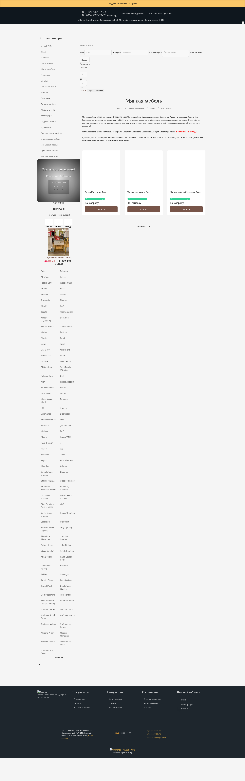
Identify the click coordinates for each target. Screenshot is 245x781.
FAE (62, 431)
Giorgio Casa (66, 282)
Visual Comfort (47, 550)
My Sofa (44, 431)
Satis (43, 271)
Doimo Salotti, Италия (66, 497)
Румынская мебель (50, 150)
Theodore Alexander (45, 538)
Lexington (45, 521)
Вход (183, 699)
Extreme (64, 565)
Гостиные (11, 33)
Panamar (64, 399)
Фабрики (45, 57)
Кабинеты (63, 33)
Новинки (112, 703)
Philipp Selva (46, 367)
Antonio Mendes (48, 419)
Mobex (63, 393)
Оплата (66, 27)
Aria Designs (46, 556)
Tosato (44, 311)
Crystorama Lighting (65, 587)
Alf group (45, 276)
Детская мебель (99, 33)
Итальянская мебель (228, 33)
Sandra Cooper (67, 600)
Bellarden (64, 317)
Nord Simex (46, 393)
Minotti (44, 305)
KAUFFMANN (47, 442)
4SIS (62, 504)
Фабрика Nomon (67, 615)
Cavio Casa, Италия (46, 514)
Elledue (63, 300)
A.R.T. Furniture (67, 550)
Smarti (63, 355)
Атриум (63, 407)
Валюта (184, 708)
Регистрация (187, 704)
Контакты (78, 27)
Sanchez (45, 454)
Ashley (44, 574)
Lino (62, 419)
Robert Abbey (47, 544)
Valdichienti (65, 349)
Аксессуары (139, 33)
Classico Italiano (67, 480)
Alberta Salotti (66, 311)
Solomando (46, 413)
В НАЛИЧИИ (46, 45)
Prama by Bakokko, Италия (49, 488)
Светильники (47, 63)
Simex (63, 387)
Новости (147, 707)
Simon (44, 436)
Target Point (46, 585)
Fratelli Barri (46, 282)
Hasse (44, 448)
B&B (62, 305)
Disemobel (65, 413)
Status (63, 294)
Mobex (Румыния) (46, 319)
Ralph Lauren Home (66, 558)
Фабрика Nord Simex (47, 652)
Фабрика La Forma (65, 625)
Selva (62, 288)
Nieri (43, 381)
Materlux (45, 466)
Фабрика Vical (66, 609)
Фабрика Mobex (48, 623)
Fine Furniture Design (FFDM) (48, 602)
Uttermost (64, 521)
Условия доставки (82, 707)
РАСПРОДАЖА (115, 707)
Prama (44, 288)
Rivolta (44, 337)
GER (62, 448)
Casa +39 (45, 349)
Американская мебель (201, 33)
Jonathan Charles (64, 538)
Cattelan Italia (66, 326)
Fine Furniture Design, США (47, 505)
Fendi (62, 337)
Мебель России (48, 641)
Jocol (62, 454)
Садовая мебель (159, 33)
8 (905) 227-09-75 (94, 15)
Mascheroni (65, 361)
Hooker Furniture (67, 512)
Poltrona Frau (47, 375)
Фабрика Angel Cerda (48, 616)
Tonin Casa (46, 355)
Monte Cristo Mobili (46, 400)
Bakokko (64, 271)
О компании (79, 699)
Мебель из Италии (49, 156)
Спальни (27, 33)
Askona (63, 466)
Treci (62, 343)
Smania (44, 294)
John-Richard (66, 544)
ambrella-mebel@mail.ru (133, 13)
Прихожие (80, 33)
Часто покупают (116, 699)
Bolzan (63, 276)
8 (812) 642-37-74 (94, 12)
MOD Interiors (47, 387)
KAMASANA (65, 436)
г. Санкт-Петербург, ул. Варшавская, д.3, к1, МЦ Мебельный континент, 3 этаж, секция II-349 (121, 19)
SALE (43, 51)
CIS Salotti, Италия (46, 497)
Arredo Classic (47, 580)
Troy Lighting (66, 527)
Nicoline (44, 361)
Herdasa (45, 425)
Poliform (63, 332)
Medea (44, 332)
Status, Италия (48, 480)
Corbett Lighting (48, 594)
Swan (43, 343)
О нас (42, 27)
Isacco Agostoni (67, 381)
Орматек (64, 471)
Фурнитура (179, 33)
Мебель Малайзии (64, 634)
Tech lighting (65, 594)
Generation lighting (46, 567)
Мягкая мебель (48, 69)
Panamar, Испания (64, 488)
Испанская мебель (49, 144)
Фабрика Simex (48, 609)
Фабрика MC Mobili (66, 643)
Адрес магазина (150, 703)
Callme (83, 90)
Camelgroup (65, 574)
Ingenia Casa (66, 580)
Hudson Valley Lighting (47, 529)
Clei (62, 375)
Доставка (53, 27)
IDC (42, 407)
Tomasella (45, 300)
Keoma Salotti (47, 326)
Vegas (44, 460)
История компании (152, 699)
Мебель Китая (47, 632)
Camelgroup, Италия (47, 473)
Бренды (90, 27)
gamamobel (65, 425)
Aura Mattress (66, 460)
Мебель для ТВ (120, 33)
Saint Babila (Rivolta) (65, 368)
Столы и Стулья (44, 33)
